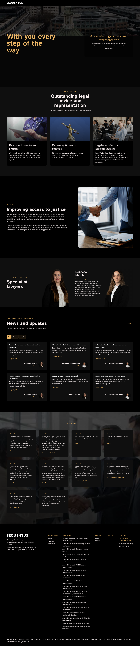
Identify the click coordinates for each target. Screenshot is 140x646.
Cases (14, 337)
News (129, 323)
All (8, 337)
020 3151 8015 (124, 547)
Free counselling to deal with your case (75, 623)
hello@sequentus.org (126, 543)
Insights (22, 337)
